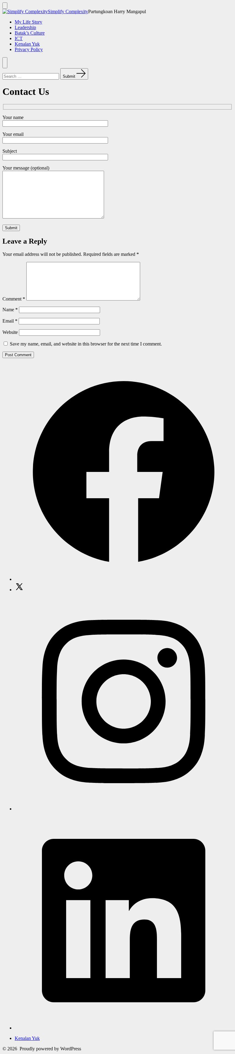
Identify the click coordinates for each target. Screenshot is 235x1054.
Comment (13, 298)
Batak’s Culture (30, 33)
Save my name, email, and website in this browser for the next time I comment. (86, 343)
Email (9, 320)
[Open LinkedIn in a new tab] (124, 1027)
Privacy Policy (29, 49)
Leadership (25, 27)
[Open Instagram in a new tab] (124, 808)
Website (10, 332)
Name (10, 309)
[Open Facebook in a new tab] (124, 579)
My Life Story (28, 21)
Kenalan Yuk (27, 44)
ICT (19, 38)
